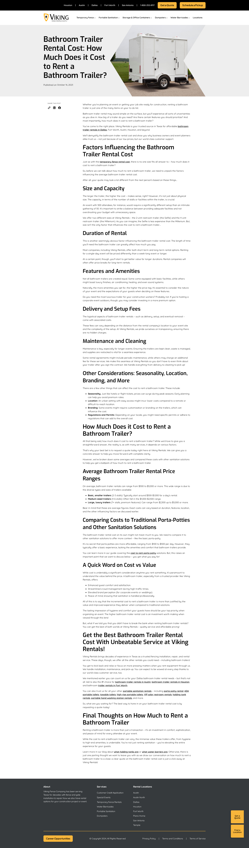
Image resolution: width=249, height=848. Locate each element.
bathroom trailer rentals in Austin (133, 682)
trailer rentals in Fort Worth (112, 685)
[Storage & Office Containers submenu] (151, 17)
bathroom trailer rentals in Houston (170, 682)
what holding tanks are (126, 751)
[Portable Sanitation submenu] (119, 17)
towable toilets (108, 694)
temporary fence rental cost (115, 161)
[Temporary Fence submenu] (95, 17)
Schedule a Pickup (192, 5)
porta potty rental (173, 691)
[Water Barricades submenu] (189, 17)
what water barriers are (155, 751)
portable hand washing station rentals (111, 698)
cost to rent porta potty (143, 553)
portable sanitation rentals (137, 691)
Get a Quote (167, 5)
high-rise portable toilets (130, 694)
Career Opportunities (58, 838)
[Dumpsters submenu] (167, 17)
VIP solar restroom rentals (158, 694)
